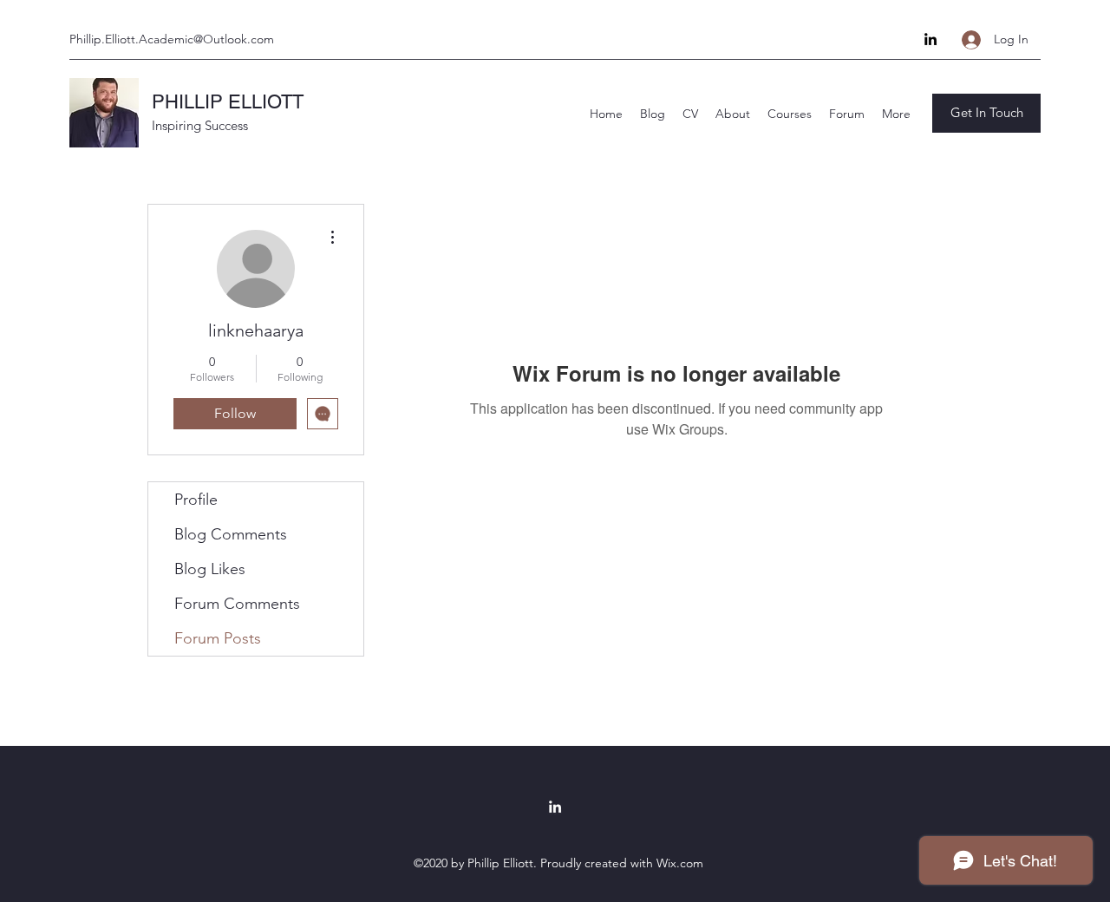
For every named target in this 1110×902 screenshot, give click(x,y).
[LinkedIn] (930, 39)
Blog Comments (230, 534)
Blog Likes (209, 568)
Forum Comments (237, 603)
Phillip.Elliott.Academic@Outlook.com (171, 39)
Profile (196, 499)
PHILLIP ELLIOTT (228, 102)
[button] (986, 113)
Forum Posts (217, 638)
